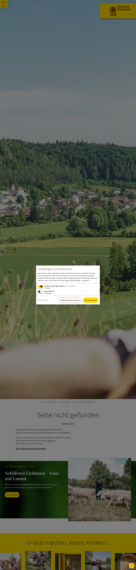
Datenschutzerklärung (72, 280)
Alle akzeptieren (91, 300)
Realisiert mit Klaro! (43, 300)
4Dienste (47, 293)
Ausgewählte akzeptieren (70, 300)
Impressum (85, 280)
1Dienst (47, 288)
